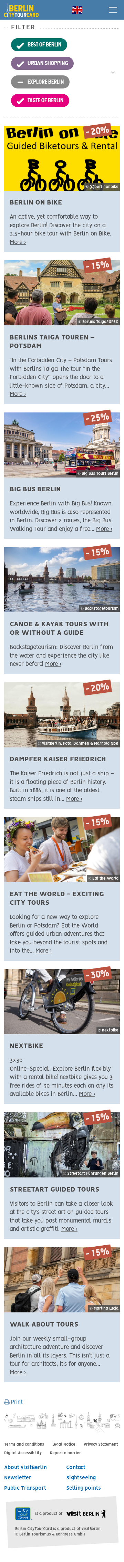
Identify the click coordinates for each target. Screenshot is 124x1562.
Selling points (83, 1488)
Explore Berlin (46, 81)
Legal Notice (63, 1444)
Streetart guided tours (54, 1189)
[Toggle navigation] (113, 10)
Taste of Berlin (46, 100)
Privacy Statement (101, 1444)
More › (18, 242)
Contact (75, 1467)
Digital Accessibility (23, 1453)
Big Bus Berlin (35, 489)
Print (16, 1402)
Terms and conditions (24, 1444)
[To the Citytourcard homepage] (24, 7)
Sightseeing (81, 1478)
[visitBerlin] (86, 1513)
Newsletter (17, 1478)
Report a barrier (65, 1453)
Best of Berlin (45, 44)
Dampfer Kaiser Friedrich (58, 759)
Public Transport (25, 1488)
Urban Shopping (48, 63)
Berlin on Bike (36, 202)
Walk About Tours (44, 1324)
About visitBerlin (25, 1467)
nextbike (26, 1046)
